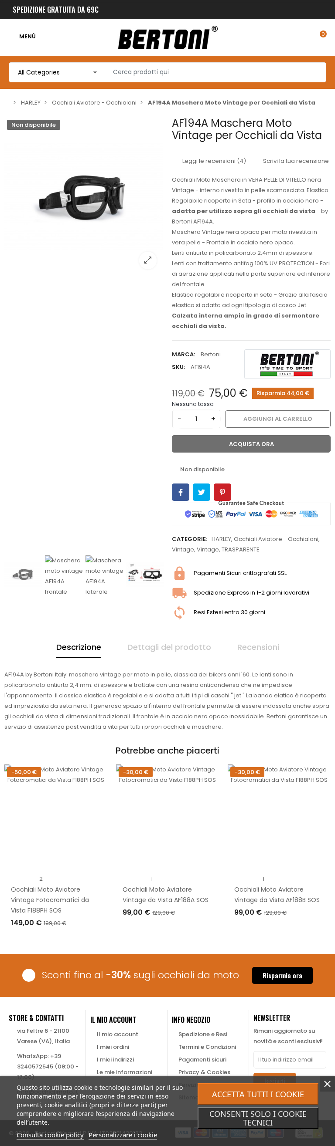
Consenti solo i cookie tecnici (258, 1118)
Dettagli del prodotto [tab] (169, 647)
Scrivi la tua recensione (295, 161)
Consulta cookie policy (50, 1134)
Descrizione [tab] (78, 647)
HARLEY (221, 539)
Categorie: (189, 539)
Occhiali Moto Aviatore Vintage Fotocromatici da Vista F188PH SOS (50, 900)
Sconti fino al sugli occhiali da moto (140, 975)
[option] (83, 196)
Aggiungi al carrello (51, 940)
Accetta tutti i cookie (258, 1094)
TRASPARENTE (241, 549)
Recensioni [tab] (258, 647)
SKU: (178, 367)
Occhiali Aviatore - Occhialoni (276, 539)
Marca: (183, 354)
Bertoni (211, 354)
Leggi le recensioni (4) (213, 161)
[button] (282, 975)
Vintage (183, 549)
